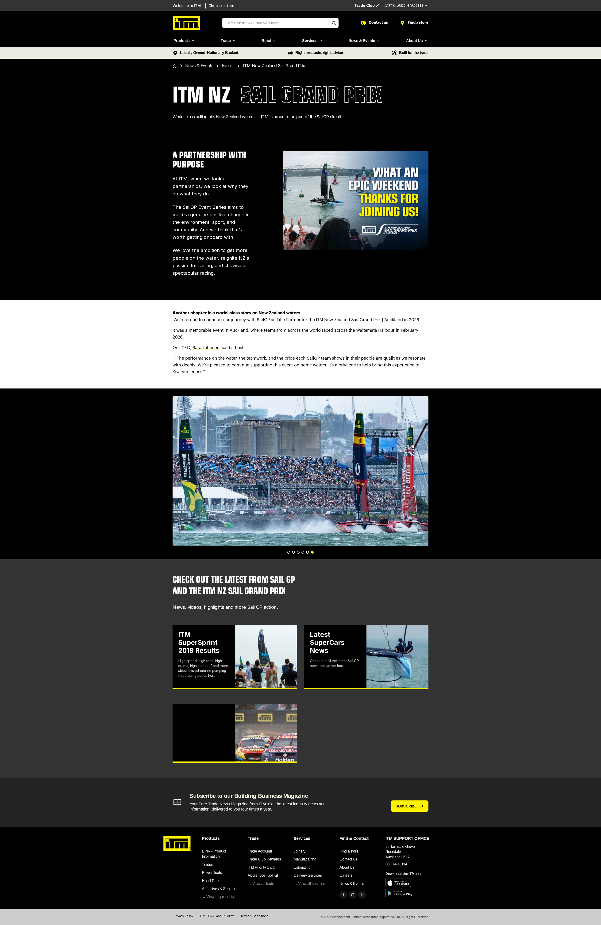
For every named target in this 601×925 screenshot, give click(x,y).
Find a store (348, 851)
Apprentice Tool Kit (263, 875)
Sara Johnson (206, 348)
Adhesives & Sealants (219, 889)
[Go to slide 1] (288, 552)
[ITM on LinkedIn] (362, 894)
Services (302, 838)
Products (211, 838)
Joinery (299, 851)
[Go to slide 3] (298, 552)
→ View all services (309, 884)
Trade (253, 838)
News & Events (199, 66)
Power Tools (212, 873)
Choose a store (221, 5)
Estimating (302, 867)
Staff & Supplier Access (404, 5)
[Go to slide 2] (293, 552)
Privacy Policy (183, 915)
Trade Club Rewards (264, 859)
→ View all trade (261, 884)
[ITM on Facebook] (343, 894)
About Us (346, 867)
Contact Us (348, 859)
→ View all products (218, 897)
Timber (207, 865)
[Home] (175, 66)
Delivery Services (308, 875)
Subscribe (406, 806)
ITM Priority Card (261, 867)
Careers (345, 875)
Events (228, 66)
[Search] (334, 23)
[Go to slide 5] (307, 552)
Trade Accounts (260, 851)
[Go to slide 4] (302, 552)
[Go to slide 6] (312, 552)
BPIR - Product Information (214, 853)
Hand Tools (211, 881)
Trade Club (364, 5)
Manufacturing (305, 859)
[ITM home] (186, 23)
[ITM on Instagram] (352, 894)
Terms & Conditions (254, 915)
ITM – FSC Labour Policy (217, 915)
